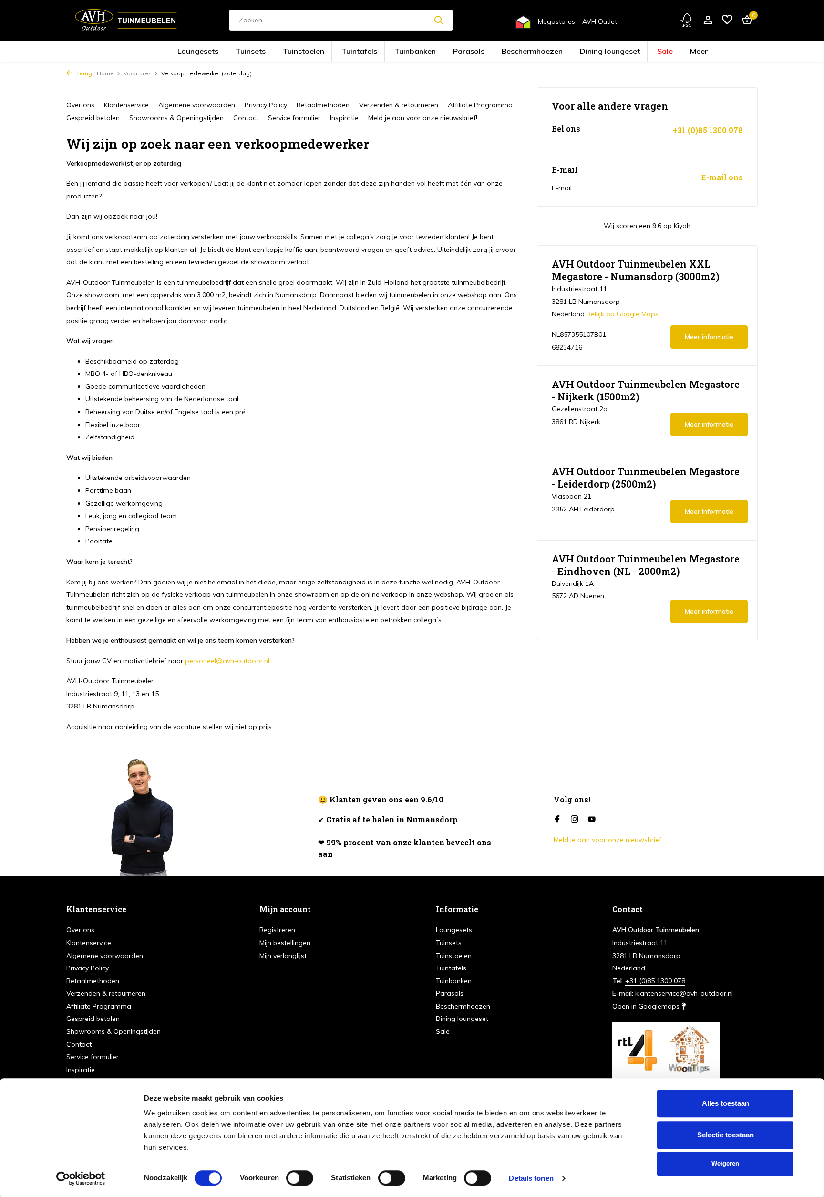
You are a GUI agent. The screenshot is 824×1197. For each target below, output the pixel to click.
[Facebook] (557, 819)
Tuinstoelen (343, 51)
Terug (83, 73)
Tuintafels (382, 51)
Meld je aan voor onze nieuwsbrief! (422, 118)
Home (105, 73)
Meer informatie (709, 337)
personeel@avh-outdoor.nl (227, 660)
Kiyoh (682, 225)
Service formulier (294, 118)
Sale (597, 51)
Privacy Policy (266, 105)
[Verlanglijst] (727, 20)
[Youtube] (592, 819)
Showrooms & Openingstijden (176, 118)
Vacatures (138, 73)
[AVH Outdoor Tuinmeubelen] (125, 20)
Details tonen (531, 1178)
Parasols (461, 51)
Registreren (277, 930)
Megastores (556, 21)
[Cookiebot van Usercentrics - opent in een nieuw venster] (81, 1178)
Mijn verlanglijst (283, 955)
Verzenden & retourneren (398, 105)
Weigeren (725, 1163)
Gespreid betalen (93, 118)
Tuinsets (305, 51)
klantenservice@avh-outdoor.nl (684, 993)
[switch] (299, 1178)
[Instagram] (574, 819)
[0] (744, 20)
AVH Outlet (599, 21)
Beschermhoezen (505, 51)
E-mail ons (722, 177)
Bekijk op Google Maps (623, 314)
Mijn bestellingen (284, 942)
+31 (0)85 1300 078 (708, 130)
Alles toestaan (725, 1103)
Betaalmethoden (323, 105)
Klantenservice (126, 105)
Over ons (80, 105)
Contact (245, 118)
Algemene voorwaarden (196, 105)
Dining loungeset (558, 51)
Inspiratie (344, 118)
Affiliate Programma (480, 105)
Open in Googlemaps (646, 1006)
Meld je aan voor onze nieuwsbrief (607, 839)
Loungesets (268, 51)
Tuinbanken (422, 51)
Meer (623, 51)
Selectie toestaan (725, 1135)
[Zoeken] (439, 20)
